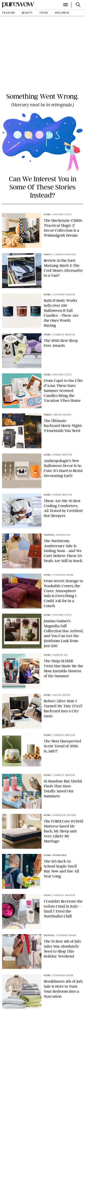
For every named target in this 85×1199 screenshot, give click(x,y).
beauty (27, 13)
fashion (8, 13)
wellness (62, 13)
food (44, 13)
